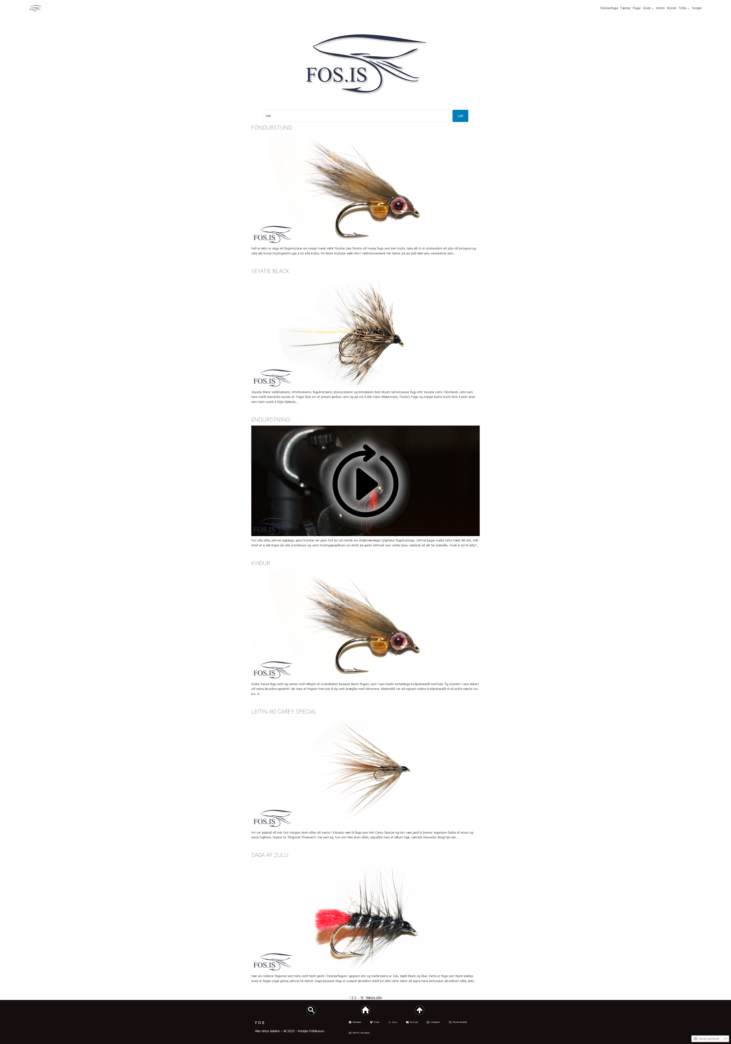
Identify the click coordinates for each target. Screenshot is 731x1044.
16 (362, 997)
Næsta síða (374, 997)
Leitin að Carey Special (284, 711)
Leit (460, 116)
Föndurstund (271, 127)
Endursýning (270, 419)
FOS (260, 1022)
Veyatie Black (270, 271)
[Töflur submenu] (688, 8)
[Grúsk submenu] (653, 8)
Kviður (260, 563)
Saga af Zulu (269, 855)
